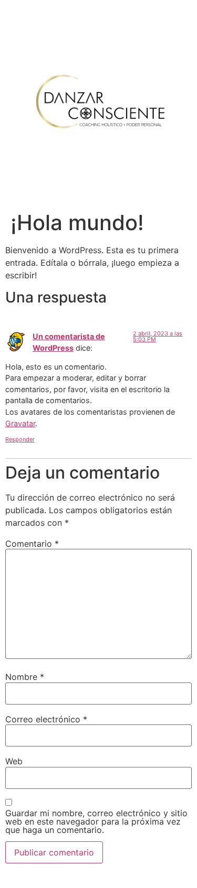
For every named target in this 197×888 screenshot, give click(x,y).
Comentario (32, 543)
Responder (20, 439)
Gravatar (20, 423)
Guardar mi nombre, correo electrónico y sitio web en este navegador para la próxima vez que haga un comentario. (96, 821)
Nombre (24, 677)
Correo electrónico (46, 719)
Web (14, 761)
